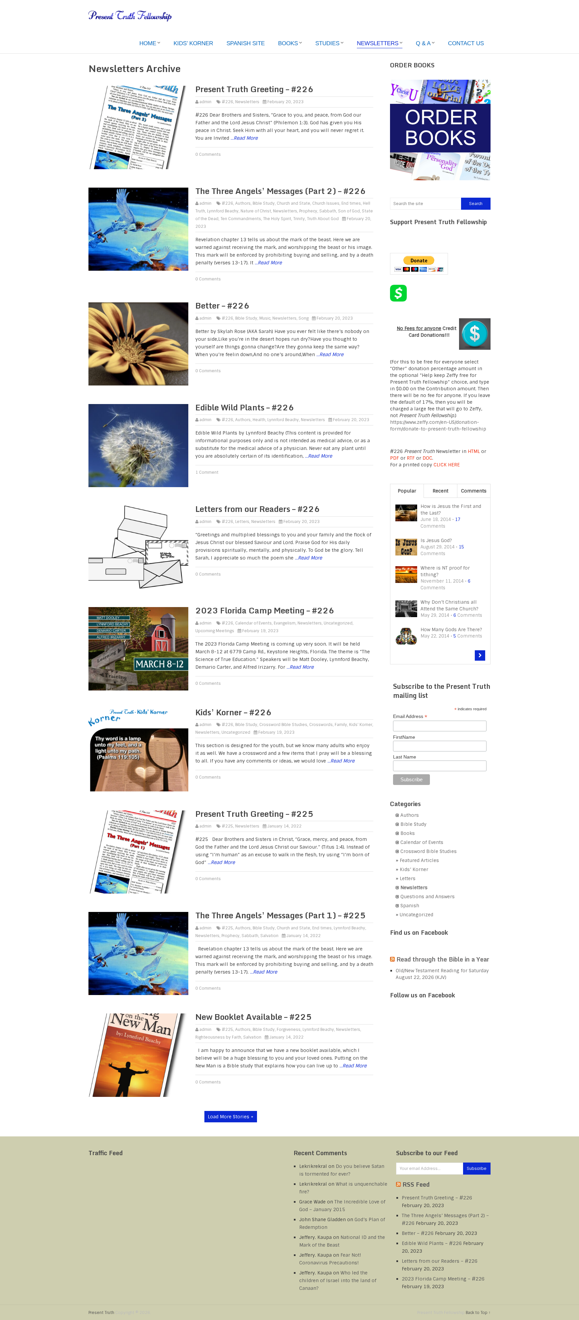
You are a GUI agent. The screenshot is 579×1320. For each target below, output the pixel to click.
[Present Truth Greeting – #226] (138, 127)
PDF (394, 458)
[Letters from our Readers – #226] (138, 547)
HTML (474, 451)
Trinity (299, 218)
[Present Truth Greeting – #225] (138, 852)
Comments (474, 491)
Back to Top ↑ (478, 1312)
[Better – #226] (138, 343)
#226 (227, 102)
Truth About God (323, 218)
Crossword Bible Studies (283, 724)
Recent (440, 491)
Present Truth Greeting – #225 (254, 813)
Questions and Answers (427, 897)
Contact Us (466, 43)
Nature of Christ (256, 211)
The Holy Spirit (277, 218)
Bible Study (264, 203)
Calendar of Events (253, 623)
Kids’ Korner (193, 43)
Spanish (409, 906)
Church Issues (325, 203)
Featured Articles (419, 860)
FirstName (404, 737)
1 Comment (206, 472)
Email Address (410, 716)
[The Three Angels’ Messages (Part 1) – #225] (138, 953)
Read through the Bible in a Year (442, 959)
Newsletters (377, 43)
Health (259, 419)
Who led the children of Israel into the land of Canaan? (337, 1280)
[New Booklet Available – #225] (138, 1055)
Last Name (404, 757)
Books (288, 43)
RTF (411, 458)
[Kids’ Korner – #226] (138, 750)
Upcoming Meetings (214, 631)
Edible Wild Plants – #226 (244, 407)
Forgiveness (289, 1029)
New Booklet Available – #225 (253, 1016)
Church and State (293, 203)
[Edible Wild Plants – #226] (138, 445)
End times (351, 203)
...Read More (244, 138)
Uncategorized (338, 623)
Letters (242, 521)
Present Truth (101, 1312)
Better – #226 (222, 305)
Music (264, 318)
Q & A (423, 43)
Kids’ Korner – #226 (233, 712)
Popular (407, 491)
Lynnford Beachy (223, 211)
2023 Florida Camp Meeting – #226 (264, 610)
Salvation (269, 935)
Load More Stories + (231, 1117)
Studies (327, 43)
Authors (243, 203)
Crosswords (321, 724)
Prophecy (308, 211)
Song (304, 318)
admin (205, 102)
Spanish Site (246, 43)
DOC (427, 458)
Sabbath (327, 211)
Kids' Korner (360, 724)
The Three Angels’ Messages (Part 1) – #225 (280, 915)
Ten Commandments (240, 218)
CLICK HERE (447, 465)
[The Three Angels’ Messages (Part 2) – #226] (138, 229)
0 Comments (208, 154)
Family (341, 724)
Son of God (349, 211)
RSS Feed (416, 1184)
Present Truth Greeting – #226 (254, 88)
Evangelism (285, 623)
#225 (227, 826)
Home (147, 43)
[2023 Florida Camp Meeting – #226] (138, 648)
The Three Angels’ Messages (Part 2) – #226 (280, 190)
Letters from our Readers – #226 (257, 508)
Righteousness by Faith (218, 1037)
